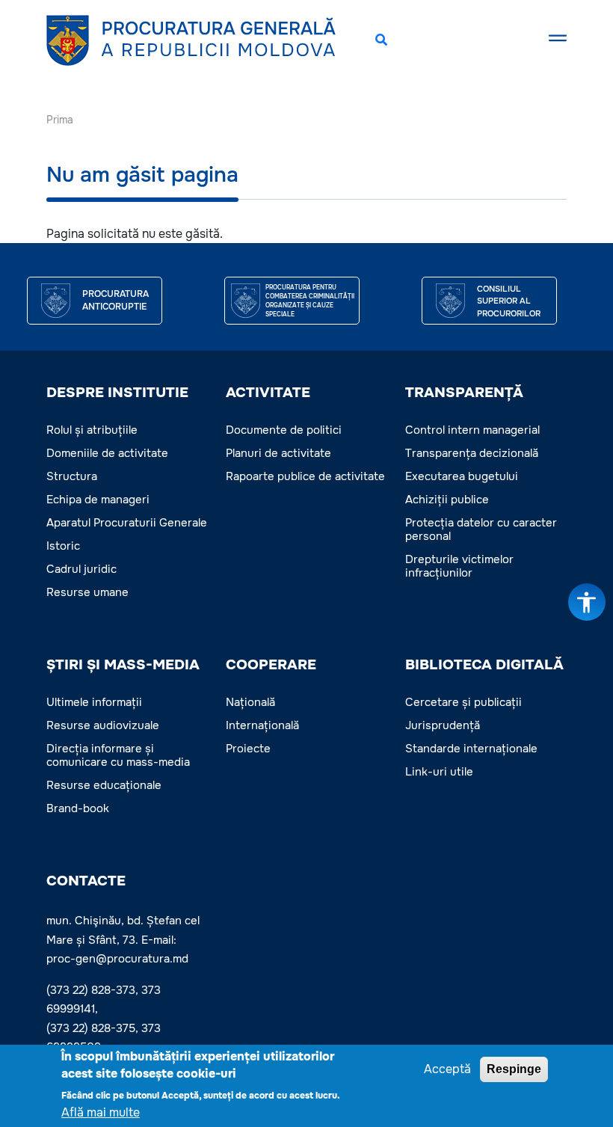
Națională (250, 702)
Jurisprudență (442, 725)
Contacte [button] (86, 881)
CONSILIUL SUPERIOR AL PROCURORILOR (508, 301)
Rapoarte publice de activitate (305, 476)
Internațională (262, 725)
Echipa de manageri (98, 499)
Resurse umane (87, 592)
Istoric (63, 545)
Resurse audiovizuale (102, 725)
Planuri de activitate (278, 453)
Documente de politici (284, 430)
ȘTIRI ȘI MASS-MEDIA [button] (123, 665)
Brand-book (77, 808)
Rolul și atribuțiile (92, 430)
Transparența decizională (471, 453)
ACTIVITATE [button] (268, 393)
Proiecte (248, 748)
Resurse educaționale (103, 785)
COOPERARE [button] (271, 665)
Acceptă (447, 1069)
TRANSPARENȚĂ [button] (464, 393)
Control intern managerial (472, 430)
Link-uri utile (439, 771)
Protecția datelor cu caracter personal (481, 529)
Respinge (514, 1069)
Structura (71, 476)
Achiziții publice (447, 499)
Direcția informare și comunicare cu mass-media (118, 755)
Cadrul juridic (81, 569)
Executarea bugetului (461, 476)
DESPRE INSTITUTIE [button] (117, 393)
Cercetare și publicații (463, 702)
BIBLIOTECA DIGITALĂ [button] (484, 665)
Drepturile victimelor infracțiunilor (459, 566)
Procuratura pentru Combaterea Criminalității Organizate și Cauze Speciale (309, 300)
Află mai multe (100, 1112)
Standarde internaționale (471, 748)
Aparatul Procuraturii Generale (126, 522)
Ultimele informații (94, 702)
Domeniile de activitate (107, 453)
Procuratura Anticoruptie (115, 300)
